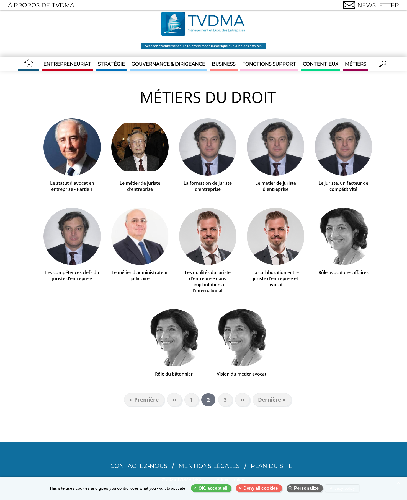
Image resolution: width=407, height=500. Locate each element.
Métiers (355, 64)
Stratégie (111, 64)
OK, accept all (213, 488)
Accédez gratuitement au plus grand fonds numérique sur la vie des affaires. (203, 45)
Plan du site (272, 465)
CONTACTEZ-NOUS (139, 465)
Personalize (306, 488)
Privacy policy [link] (342, 488)
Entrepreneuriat (67, 64)
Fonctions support (269, 64)
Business (224, 64)
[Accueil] (203, 24)
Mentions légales (209, 465)
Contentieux (320, 64)
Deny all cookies (260, 488)
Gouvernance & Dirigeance (168, 64)
